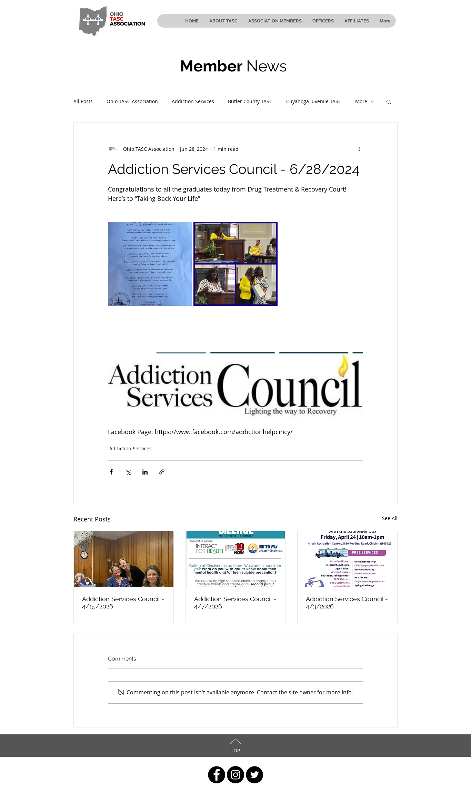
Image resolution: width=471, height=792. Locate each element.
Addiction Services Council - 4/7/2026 (235, 602)
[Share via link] (162, 472)
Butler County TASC (250, 101)
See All (390, 518)
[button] (388, 101)
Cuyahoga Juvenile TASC (313, 101)
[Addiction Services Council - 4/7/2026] (235, 559)
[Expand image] (150, 264)
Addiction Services (193, 101)
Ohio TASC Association (132, 101)
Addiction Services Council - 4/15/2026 (123, 602)
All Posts (83, 101)
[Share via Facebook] (111, 472)
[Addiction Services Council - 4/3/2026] (347, 559)
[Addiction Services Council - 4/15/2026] (123, 559)
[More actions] (359, 149)
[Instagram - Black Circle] (235, 774)
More (361, 101)
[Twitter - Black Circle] (254, 774)
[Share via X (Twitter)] (128, 472)
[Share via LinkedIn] (145, 472)
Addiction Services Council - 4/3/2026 (347, 602)
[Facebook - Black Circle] (216, 774)
